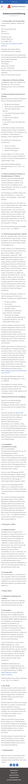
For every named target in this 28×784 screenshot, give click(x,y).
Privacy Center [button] (14, 777)
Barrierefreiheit (14, 775)
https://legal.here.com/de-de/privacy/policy (9, 673)
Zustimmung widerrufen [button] (14, 780)
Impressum (14, 773)
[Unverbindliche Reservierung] (17, 765)
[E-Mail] (14, 765)
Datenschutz (14, 770)
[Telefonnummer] (11, 765)
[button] (14, 2)
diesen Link (19, 413)
